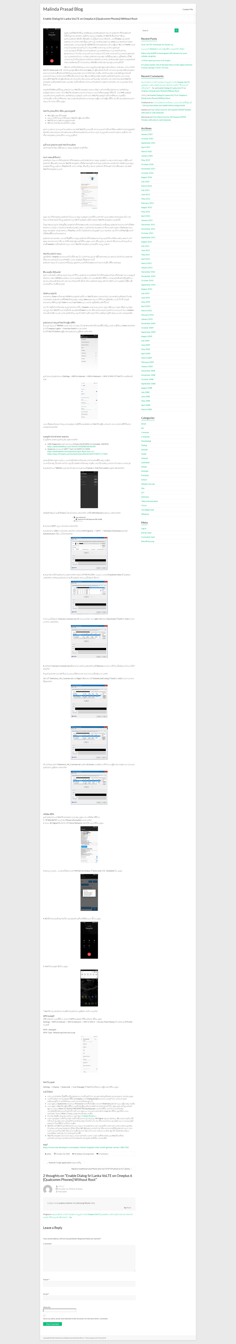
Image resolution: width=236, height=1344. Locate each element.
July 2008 (145, 392)
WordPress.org (147, 541)
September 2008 (148, 383)
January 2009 (147, 366)
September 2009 (148, 332)
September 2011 (148, 237)
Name (46, 1279)
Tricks (144, 505)
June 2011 (145, 250)
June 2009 (145, 345)
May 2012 (145, 211)
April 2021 (145, 147)
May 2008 (145, 401)
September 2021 (148, 143)
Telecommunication (149, 501)
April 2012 (145, 216)
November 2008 (148, 375)
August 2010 (146, 289)
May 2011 (145, 254)
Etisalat (144, 449)
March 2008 (146, 409)
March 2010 (146, 310)
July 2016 (145, 181)
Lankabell (145, 462)
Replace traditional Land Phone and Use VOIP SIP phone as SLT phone (101, 1168)
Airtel (143, 424)
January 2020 (147, 156)
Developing (146, 441)
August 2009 (146, 336)
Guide (143, 454)
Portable (145, 475)
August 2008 (146, 388)
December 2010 (148, 272)
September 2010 (148, 284)
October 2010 (147, 280)
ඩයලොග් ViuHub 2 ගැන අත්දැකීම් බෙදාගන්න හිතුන (162, 49)
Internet (144, 458)
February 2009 (147, 362)
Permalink (62, 1191)
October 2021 (147, 138)
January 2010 (147, 319)
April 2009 (145, 353)
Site (142, 488)
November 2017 (148, 168)
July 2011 (145, 246)
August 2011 (146, 242)
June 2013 (145, 194)
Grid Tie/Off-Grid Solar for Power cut (157, 44)
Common (145, 432)
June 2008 (145, 396)
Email (46, 1294)
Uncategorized (88, 1154)
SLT (142, 492)
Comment (47, 1243)
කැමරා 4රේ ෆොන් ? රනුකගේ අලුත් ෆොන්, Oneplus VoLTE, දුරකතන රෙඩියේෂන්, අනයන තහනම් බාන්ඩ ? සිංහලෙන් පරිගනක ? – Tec (165, 85)
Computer (145, 436)
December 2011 (148, 224)
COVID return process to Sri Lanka (155, 60)
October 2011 (147, 233)
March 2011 (146, 263)
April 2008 (145, 405)
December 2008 (148, 370)
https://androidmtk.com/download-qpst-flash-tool (68, 451)
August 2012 (146, 207)
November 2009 (148, 323)
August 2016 (146, 177)
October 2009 (147, 327)
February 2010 (147, 315)
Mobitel (144, 471)
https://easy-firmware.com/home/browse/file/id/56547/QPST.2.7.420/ (77, 454)
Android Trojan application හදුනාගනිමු (63, 1162)
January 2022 (147, 134)
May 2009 (145, 349)
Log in (143, 528)
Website (46, 1307)
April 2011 (145, 259)
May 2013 (145, 199)
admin (49, 1154)
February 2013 (147, 203)
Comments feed (148, 537)
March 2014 (146, 186)
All (75, 1154)
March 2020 (146, 151)
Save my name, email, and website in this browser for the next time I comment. (75, 1318)
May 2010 (145, 302)
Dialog (79, 1154)
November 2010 (148, 276)
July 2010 (145, 293)
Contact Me (188, 9)
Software (145, 497)
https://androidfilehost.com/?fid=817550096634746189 (71, 446)
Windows (145, 514)
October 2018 (147, 164)
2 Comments (103, 1154)
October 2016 (147, 173)
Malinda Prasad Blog (63, 9)
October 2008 (147, 379)
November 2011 (148, 229)
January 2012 (147, 220)
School (144, 479)
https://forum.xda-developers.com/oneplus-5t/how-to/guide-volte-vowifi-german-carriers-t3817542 (86, 1147)
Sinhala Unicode (148, 484)
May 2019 (145, 160)
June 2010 (145, 297)
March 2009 (146, 358)
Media (144, 467)
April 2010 (145, 306)
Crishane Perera (88, 1116)
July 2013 (145, 190)
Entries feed (146, 532)
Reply (128, 1207)
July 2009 (145, 340)
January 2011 (147, 267)
